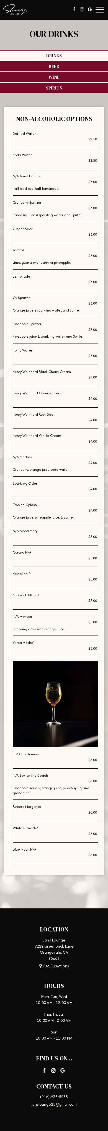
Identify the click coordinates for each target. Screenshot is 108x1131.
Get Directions (55, 966)
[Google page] (90, 9)
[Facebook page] (74, 9)
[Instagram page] (82, 9)
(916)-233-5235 (54, 1097)
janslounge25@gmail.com (54, 1104)
